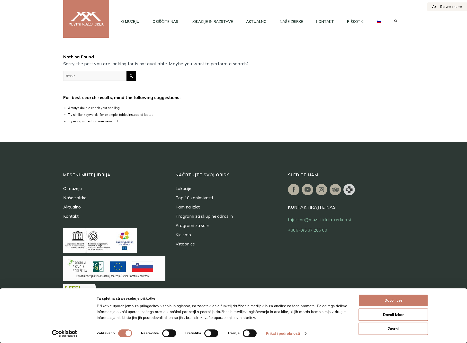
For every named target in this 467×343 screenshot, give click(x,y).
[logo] (86, 19)
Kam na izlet (188, 206)
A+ (434, 7)
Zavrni (393, 329)
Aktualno (72, 206)
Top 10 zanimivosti (194, 197)
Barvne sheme (451, 7)
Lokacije (183, 188)
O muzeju (72, 188)
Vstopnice (185, 243)
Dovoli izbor (393, 315)
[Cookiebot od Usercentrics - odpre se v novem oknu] (64, 333)
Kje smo (183, 234)
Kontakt (71, 216)
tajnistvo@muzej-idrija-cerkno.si (319, 219)
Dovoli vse (393, 300)
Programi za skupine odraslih (204, 216)
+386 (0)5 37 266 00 (307, 230)
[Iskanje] (396, 22)
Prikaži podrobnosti (283, 333)
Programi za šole (192, 225)
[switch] (169, 333)
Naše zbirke (74, 197)
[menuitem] (130, 22)
